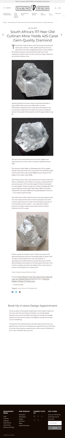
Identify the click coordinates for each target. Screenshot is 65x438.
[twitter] (38, 420)
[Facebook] (12, 292)
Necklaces (22, 417)
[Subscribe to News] (20, 292)
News (4, 22)
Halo (4, 416)
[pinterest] (34, 420)
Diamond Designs (10, 435)
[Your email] (55, 423)
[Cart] (59, 8)
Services (57, 13)
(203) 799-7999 (29, 1)
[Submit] (5, 8)
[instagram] (38, 416)
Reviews (22, 421)
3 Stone (6, 418)
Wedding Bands (34, 14)
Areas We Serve (24, 425)
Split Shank (7, 423)
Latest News (22, 288)
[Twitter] (16, 292)
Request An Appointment (7, 14)
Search (8, 8)
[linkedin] (42, 416)
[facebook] (34, 416)
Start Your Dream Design (16, 15)
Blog (20, 423)
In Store (51, 14)
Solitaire (6, 421)
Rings (21, 419)
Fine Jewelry (43, 14)
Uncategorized (32, 288)
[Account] (55, 8)
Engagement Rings (24, 14)
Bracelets (22, 415)
